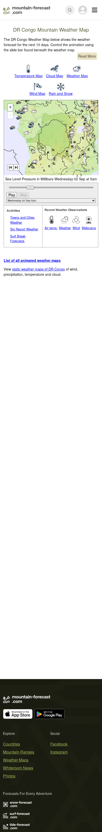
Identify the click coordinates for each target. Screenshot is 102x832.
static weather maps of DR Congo (38, 269)
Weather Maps (15, 760)
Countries (11, 744)
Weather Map (77, 75)
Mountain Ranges (18, 752)
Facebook (59, 744)
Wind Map (37, 93)
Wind (76, 227)
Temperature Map (28, 75)
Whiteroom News (18, 768)
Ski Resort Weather (24, 229)
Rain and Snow (61, 93)
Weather (65, 227)
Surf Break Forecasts (18, 238)
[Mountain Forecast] (26, 10)
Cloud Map (54, 75)
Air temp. (51, 227)
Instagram (59, 752)
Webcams (89, 227)
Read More (87, 56)
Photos (9, 776)
